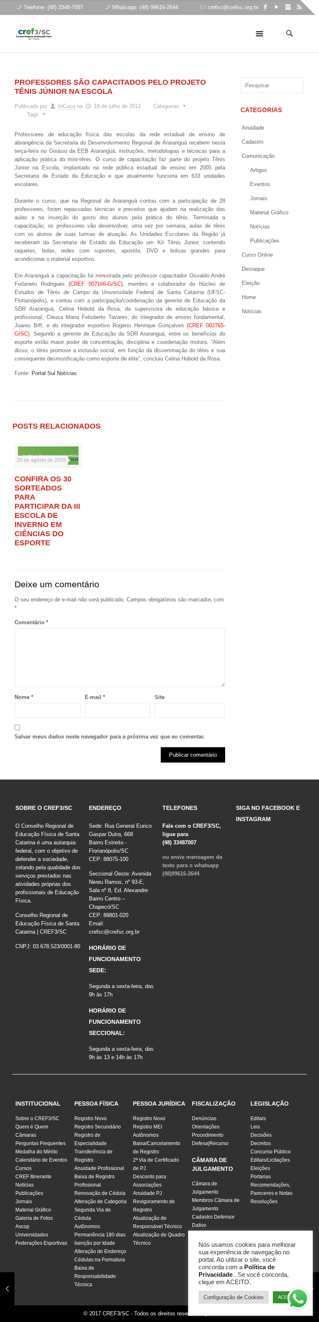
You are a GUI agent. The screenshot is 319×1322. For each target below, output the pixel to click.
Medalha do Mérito (36, 1152)
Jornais (258, 198)
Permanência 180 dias (99, 1235)
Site (159, 697)
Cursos (23, 1168)
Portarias (260, 1177)
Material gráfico (269, 212)
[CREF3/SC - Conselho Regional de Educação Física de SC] (33, 27)
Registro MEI (147, 1127)
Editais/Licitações (270, 1160)
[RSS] (299, 6)
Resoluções (263, 1201)
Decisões (261, 1135)
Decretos (260, 1143)
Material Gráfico (33, 1210)
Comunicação (258, 156)
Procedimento (207, 1135)
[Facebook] (265, 6)
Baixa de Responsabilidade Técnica (95, 1276)
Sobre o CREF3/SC (37, 1118)
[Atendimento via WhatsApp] (298, 1300)
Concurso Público (270, 1152)
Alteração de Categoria (100, 1201)
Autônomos (87, 1226)
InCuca (66, 106)
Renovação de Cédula (99, 1193)
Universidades (31, 1235)
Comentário (31, 622)
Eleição (251, 283)
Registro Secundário (97, 1127)
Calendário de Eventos (41, 1160)
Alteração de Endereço (100, 1251)
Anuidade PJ (147, 1193)
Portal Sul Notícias (54, 373)
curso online (257, 255)
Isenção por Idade (94, 1243)
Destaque (253, 269)
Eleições (260, 1168)
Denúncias (204, 1118)
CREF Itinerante (33, 1177)
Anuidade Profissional (99, 1168)
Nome (24, 697)
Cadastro (252, 142)
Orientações (205, 1127)
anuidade (253, 128)
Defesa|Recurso (210, 1143)
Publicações (265, 241)
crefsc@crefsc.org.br (233, 7)
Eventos (260, 184)
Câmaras (25, 1135)
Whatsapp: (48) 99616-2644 (145, 7)
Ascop (22, 1226)
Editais (258, 1118)
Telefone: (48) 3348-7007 (53, 7)
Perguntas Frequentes (40, 1143)
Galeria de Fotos (34, 1218)
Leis (255, 1127)
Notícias (260, 226)
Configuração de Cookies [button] (234, 1297)
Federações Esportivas (41, 1243)
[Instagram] (288, 6)
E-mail (95, 697)
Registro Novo (90, 1118)
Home (249, 297)
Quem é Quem (31, 1127)
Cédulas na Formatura (99, 1260)
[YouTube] (276, 6)
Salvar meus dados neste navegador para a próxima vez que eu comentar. (110, 736)
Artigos (258, 170)
